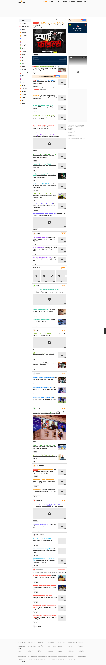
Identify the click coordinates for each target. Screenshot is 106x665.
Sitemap (80, 124)
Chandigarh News (81, 650)
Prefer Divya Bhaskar (51, 652)
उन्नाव (34, 131)
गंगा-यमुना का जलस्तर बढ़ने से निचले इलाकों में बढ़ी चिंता (22, 659)
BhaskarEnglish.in (71, 132)
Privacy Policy (82, 126)
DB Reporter (76, 124)
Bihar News (39, 651)
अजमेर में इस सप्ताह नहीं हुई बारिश (82, 656)
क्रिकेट (35, 92)
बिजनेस (35, 160)
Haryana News (40, 650)
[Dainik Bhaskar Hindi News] (22, 2)
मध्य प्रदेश (41, 572)
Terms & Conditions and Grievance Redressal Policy (76, 125)
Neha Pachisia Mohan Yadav (72, 645)
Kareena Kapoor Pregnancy (42, 645)
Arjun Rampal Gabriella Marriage (73, 642)
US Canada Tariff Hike (61, 643)
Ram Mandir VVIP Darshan (22, 643)
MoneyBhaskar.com (72, 135)
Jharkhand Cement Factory (22, 645)
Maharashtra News (71, 650)
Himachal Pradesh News (31, 650)
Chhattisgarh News (81, 651)
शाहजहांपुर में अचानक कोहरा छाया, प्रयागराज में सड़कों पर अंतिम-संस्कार (52, 656)
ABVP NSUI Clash (40, 642)
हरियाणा (60, 572)
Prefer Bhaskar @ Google (72, 652)
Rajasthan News (50, 651)
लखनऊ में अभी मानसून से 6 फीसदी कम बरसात (73, 659)
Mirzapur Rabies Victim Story (62, 645)
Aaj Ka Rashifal (80, 646)
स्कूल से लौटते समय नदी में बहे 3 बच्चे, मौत (42, 656)
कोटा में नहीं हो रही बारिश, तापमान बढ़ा (32, 656)
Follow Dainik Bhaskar (21, 652)
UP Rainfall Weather (31, 645)
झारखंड (53, 572)
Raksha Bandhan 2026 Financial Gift (42, 643)
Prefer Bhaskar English (61, 652)
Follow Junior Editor (81, 652)
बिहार (56, 572)
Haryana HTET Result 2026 (52, 646)
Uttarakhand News (71, 651)
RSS (73, 126)
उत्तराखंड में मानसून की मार (71, 656)
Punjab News (50, 650)
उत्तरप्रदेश (37, 572)
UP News (29, 651)
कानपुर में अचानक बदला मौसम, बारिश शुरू (62, 656)
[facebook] (60, 55)
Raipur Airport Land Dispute (22, 646)
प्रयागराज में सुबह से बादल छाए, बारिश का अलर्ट (52, 659)
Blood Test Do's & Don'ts (31, 643)
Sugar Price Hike (80, 642)
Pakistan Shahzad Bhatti (31, 642)
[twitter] (62, 55)
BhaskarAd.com (71, 136)
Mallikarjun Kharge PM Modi (32, 646)
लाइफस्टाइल (36, 210)
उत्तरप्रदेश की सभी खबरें (61, 569)
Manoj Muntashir (40, 646)
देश (34, 73)
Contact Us (70, 126)
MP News (19, 651)
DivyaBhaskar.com (71, 131)
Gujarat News (60, 651)
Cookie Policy (77, 126)
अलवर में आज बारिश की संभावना (41, 659)
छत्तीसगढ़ (49, 572)
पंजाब (63, 572)
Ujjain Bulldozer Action (81, 645)
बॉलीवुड (34, 150)
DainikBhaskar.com (72, 129)
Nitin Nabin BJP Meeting (51, 645)
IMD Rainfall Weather (71, 643)
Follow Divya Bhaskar (31, 652)
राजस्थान (45, 572)
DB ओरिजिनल (36, 486)
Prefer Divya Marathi (41, 652)
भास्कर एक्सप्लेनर (36, 101)
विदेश (34, 111)
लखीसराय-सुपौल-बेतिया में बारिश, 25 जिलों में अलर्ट (22, 656)
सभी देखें (63, 267)
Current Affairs (70, 646)
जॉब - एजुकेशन (36, 190)
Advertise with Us (71, 124)
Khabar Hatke (60, 646)
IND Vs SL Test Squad (61, 642)
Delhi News (19, 650)
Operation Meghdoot (51, 642)
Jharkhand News (60, 650)
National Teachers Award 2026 (83, 643)
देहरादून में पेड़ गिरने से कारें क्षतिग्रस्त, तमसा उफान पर (32, 659)
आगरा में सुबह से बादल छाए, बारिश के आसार (62, 659)
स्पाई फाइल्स (36, 54)
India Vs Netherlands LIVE (52, 643)
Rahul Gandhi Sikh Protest (22, 642)
